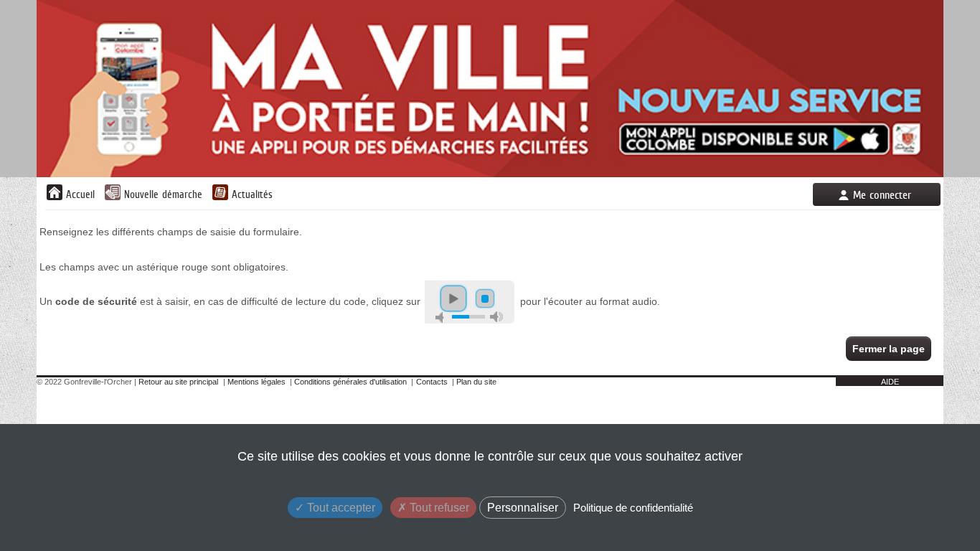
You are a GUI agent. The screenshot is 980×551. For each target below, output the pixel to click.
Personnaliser (522, 507)
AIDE (890, 381)
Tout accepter (339, 507)
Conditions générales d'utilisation (350, 381)
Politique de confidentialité (633, 507)
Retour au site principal (178, 381)
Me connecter (882, 195)
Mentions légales (256, 381)
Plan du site (476, 381)
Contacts (432, 381)
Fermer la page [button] (888, 348)
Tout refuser (438, 507)
